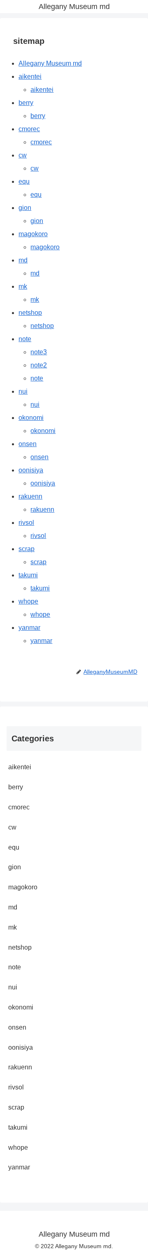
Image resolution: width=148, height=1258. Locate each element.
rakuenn (30, 496)
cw (22, 155)
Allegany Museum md (50, 63)
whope (28, 601)
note (24, 338)
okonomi (31, 417)
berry (25, 102)
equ (24, 181)
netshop (30, 312)
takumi (28, 575)
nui (23, 391)
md (23, 260)
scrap (26, 548)
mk (22, 286)
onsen (27, 443)
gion (24, 207)
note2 (38, 365)
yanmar (29, 627)
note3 (38, 352)
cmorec (29, 128)
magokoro (33, 233)
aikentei (30, 76)
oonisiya (30, 470)
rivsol (26, 522)
